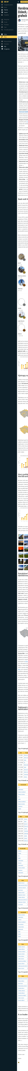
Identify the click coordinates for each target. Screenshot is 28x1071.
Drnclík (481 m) (21, 988)
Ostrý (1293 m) (21, 956)
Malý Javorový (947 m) (22, 899)
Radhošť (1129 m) (21, 894)
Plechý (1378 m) (21, 953)
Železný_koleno (22, 276)
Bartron (19, 863)
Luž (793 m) (20, 904)
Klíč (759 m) (20, 890)
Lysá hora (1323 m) (22, 887)
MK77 (19, 263)
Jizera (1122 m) (21, 968)
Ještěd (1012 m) (21, 882)
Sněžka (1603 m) (21, 897)
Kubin (19, 934)
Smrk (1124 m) (21, 997)
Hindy (19, 936)
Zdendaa (20, 288)
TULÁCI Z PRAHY (21, 867)
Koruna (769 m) (21, 963)
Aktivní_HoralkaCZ (22, 791)
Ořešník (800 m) (21, 949)
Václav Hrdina (21, 926)
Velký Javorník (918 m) (22, 885)
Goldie (19, 308)
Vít (24, 762)
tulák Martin (21, 321)
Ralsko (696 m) (21, 981)
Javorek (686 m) (21, 1000)
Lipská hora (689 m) (22, 961)
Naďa (25, 760)
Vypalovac (26, 774)
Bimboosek (20, 929)
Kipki (19, 931)
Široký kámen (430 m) (22, 985)
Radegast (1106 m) (22, 902)
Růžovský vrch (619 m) (22, 978)
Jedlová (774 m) (21, 892)
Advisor (20, 334)
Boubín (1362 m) (21, 946)
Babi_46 (25, 823)
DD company (20, 924)
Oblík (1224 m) (21, 958)
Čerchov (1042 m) (21, 951)
